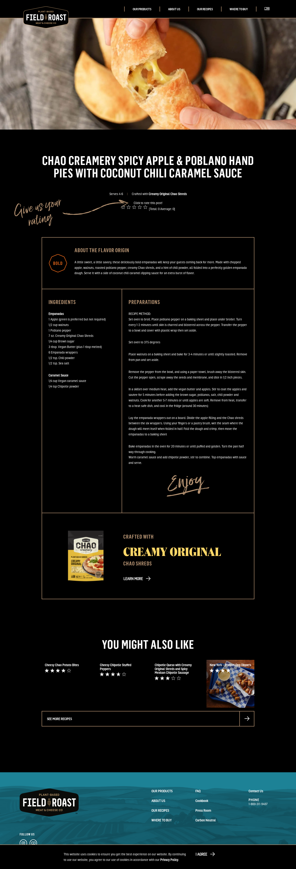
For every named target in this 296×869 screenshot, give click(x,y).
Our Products (142, 9)
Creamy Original (172, 551)
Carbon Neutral (205, 820)
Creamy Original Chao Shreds (168, 194)
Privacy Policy (169, 860)
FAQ (197, 791)
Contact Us (256, 791)
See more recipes (59, 719)
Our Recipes (205, 9)
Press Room (203, 810)
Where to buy (239, 9)
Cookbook (201, 801)
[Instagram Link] (23, 844)
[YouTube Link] (33, 844)
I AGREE (201, 854)
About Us (174, 9)
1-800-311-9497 (258, 804)
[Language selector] (268, 13)
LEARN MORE (133, 578)
